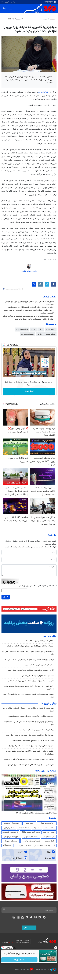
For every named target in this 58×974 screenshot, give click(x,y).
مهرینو (28, 845)
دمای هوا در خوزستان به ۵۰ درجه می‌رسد (38, 664)
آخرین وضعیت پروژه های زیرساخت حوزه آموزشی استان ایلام (31, 670)
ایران (40, 329)
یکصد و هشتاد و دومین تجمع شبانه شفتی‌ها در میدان (33, 740)
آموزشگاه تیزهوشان (11, 836)
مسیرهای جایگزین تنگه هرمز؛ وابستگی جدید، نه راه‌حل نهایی (31, 716)
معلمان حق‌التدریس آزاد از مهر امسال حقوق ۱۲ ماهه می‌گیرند (30, 646)
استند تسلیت (24, 827)
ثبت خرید (29, 391)
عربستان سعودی (27, 334)
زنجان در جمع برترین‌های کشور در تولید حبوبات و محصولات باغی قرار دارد (28, 653)
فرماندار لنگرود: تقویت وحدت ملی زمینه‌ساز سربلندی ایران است (30, 735)
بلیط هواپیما (49, 841)
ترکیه (33, 329)
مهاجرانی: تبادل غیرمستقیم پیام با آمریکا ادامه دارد (34, 319)
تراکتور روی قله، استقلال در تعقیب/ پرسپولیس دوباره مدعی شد (29, 659)
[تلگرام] (44, 917)
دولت (45, 19)
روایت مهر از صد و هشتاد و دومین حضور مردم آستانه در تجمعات (29, 759)
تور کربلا (37, 827)
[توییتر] (31, 917)
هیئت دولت (50, 334)
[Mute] (10, 374)
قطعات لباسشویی (30, 836)
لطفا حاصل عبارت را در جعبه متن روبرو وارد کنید (37, 585)
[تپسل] (4, 344)
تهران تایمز (19, 845)
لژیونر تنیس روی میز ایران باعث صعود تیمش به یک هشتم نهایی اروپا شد (29, 688)
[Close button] (55, 947)
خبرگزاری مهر (43, 92)
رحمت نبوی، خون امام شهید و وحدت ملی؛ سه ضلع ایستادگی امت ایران (28, 696)
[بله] (40, 917)
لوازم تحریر (29, 823)
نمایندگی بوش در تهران (31, 841)
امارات (39, 334)
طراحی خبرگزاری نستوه (43, 969)
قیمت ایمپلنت (48, 836)
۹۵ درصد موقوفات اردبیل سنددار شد (40, 640)
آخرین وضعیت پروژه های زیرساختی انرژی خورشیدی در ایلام (31, 681)
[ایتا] (14, 917)
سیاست (52, 19)
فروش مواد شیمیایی (10, 832)
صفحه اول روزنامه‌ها (46, 771)
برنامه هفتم (50, 329)
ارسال (5, 596)
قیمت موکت (49, 827)
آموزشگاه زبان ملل (11, 841)
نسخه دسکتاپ (29, 927)
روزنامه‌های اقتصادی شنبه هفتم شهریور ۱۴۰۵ (34, 813)
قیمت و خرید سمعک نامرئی (44, 845)
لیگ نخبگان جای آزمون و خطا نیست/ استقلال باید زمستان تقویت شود (29, 723)
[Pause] (6, 374)
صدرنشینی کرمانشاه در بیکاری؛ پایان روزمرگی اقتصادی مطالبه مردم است (28, 710)
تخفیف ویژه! (19, 959)
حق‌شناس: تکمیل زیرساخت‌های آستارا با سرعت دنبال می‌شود (30, 764)
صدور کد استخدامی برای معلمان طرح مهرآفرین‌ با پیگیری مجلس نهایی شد (29, 303)
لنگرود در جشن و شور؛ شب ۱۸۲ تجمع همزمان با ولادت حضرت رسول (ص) (30, 752)
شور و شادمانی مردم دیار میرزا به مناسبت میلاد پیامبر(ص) (31, 745)
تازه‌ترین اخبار (50, 636)
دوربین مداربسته (49, 832)
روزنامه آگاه (7, 845)
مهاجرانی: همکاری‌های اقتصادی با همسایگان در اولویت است (31, 307)
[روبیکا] (27, 917)
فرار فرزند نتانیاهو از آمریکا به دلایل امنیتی (38, 675)
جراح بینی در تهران (47, 823)
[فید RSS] (22, 917)
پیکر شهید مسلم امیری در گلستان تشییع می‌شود (35, 729)
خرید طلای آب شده (11, 823)
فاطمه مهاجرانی (22, 329)
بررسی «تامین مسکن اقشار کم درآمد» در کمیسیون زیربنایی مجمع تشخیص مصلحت (29, 312)
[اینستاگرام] (35, 917)
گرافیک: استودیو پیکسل (22, 969)
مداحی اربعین (9, 827)
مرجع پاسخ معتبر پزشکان (30, 832)
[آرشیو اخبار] (18, 917)
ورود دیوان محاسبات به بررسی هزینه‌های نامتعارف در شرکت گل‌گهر (28, 316)
